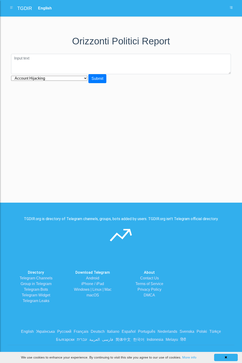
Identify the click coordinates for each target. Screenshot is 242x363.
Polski (202, 331)
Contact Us (149, 278)
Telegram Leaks (36, 301)
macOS (92, 295)
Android (92, 278)
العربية (94, 339)
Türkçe (215, 331)
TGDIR (24, 8)
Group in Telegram (36, 284)
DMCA (149, 295)
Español (129, 331)
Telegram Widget (36, 295)
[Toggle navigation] (231, 8)
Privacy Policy (149, 289)
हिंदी (183, 339)
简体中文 (123, 339)
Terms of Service (149, 284)
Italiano (113, 331)
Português (146, 331)
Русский (64, 331)
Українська (45, 331)
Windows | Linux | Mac (93, 289)
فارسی (107, 339)
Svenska (187, 331)
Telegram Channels (36, 278)
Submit (97, 79)
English (27, 331)
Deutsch (98, 331)
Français (81, 331)
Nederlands (167, 331)
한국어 (138, 339)
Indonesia (155, 339)
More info (189, 357)
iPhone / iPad (92, 284)
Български (65, 339)
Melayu (172, 339)
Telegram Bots (36, 289)
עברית (82, 339)
